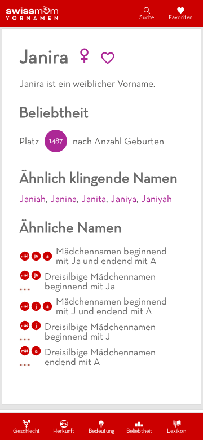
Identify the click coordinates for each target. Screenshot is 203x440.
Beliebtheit (139, 431)
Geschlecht (26, 431)
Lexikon (176, 431)
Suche (146, 17)
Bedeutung (101, 431)
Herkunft (63, 431)
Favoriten (180, 17)
